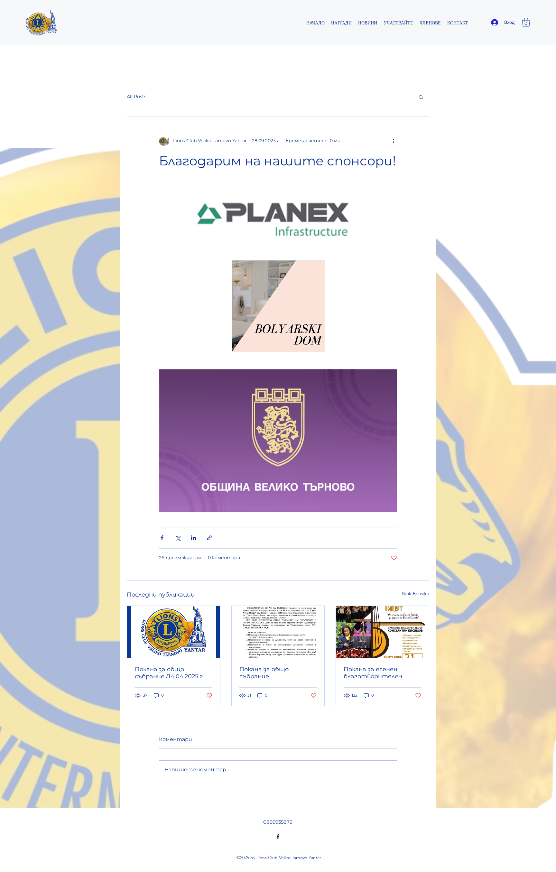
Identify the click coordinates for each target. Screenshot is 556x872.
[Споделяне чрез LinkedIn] (193, 538)
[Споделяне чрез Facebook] (162, 538)
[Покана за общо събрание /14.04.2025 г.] (173, 632)
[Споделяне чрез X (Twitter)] (178, 538)
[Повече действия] (393, 141)
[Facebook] (278, 836)
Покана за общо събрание (264, 673)
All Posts (136, 96)
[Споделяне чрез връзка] (209, 538)
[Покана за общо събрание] (278, 632)
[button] (526, 22)
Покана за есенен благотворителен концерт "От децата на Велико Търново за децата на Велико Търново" (378, 673)
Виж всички (415, 594)
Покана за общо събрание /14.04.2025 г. (169, 673)
